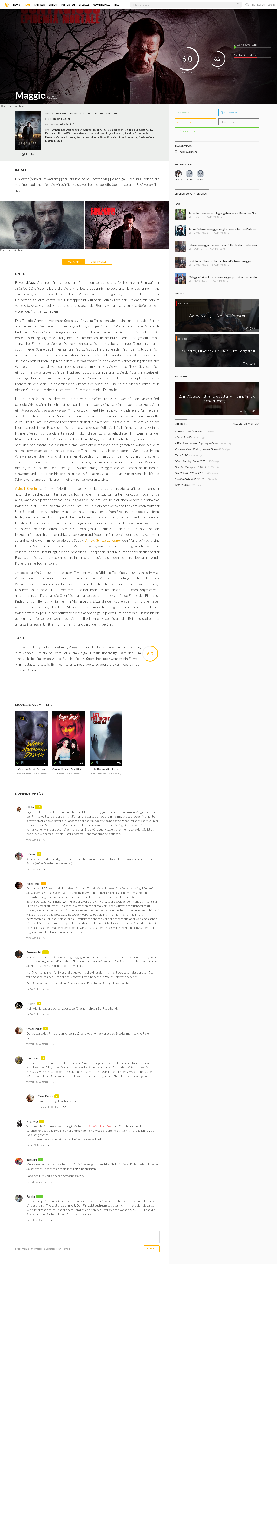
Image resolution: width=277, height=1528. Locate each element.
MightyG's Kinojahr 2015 (189, 478)
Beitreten (258, 5)
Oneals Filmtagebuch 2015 (190, 467)
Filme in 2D (181, 455)
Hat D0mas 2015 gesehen (189, 472)
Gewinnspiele (101, 5)
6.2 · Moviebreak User (246, 55)
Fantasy (85, 113)
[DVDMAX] (189, 173)
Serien (53, 5)
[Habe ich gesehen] (17, 763)
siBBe (30, 807)
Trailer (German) (187, 151)
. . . (125, 3)
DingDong (32, 1058)
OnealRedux (34, 1028)
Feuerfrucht (33, 952)
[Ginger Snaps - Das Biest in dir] (68, 735)
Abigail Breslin (26, 488)
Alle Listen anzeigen (246, 424)
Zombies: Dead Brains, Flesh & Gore (196, 449)
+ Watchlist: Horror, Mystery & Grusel (197, 443)
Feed (116, 5)
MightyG (32, 1121)
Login (271, 5)
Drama (73, 113)
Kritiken (39, 5)
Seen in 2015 (182, 484)
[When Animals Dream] (31, 735)
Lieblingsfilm (186, 121)
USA (95, 113)
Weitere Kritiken (183, 164)
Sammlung (228, 121)
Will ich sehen (230, 112)
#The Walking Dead (100, 1126)
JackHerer (33, 883)
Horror (61, 113)
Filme (27, 5)
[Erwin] (200, 173)
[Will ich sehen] (22, 763)
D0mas (30, 854)
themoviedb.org (16, 105)
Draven (30, 1003)
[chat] (247, 5)
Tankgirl (31, 1159)
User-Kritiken (99, 261)
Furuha (30, 1196)
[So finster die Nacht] (106, 735)
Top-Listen (67, 5)
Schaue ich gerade (188, 130)
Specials (84, 5)
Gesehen (184, 112)
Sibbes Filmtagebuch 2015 (190, 461)
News (16, 5)
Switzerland (108, 113)
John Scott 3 (67, 124)
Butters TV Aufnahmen (188, 431)
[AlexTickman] (178, 173)
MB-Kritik (73, 261)
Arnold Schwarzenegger (103, 540)
